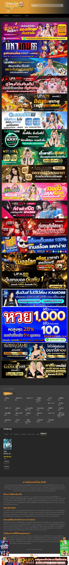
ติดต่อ (26, 16)
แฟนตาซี (39, 421)
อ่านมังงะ (6, 16)
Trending (23, 434)
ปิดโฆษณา (36, 555)
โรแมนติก (50, 421)
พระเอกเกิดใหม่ (29, 409)
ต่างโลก (60, 404)
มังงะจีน (60, 409)
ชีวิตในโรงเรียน (38, 400)
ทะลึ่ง (8, 408)
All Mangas (11, 388)
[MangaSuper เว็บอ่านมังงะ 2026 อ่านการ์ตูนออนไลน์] (14, 5)
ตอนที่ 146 (6, 461)
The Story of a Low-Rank (7, 454)
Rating (16, 434)
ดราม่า (49, 399)
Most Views (31, 434)
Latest (6, 434)
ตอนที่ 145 (6, 466)
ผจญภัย (17, 409)
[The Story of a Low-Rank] (8, 444)
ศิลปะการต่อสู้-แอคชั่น (61, 415)
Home (5, 388)
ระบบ (51, 413)
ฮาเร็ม (17, 421)
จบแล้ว (29, 398)
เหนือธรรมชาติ (28, 421)
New (38, 434)
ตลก (51, 403)
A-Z (11, 434)
